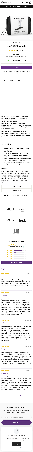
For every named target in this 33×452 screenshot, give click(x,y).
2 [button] (15, 395)
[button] (13, 50)
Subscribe (16, 422)
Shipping (9, 56)
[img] (5, 273)
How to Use (16, 186)
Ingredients (16, 190)
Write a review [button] (16, 263)
